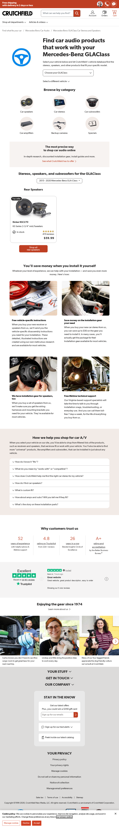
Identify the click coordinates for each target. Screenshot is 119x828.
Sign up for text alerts (57, 727)
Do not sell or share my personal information (59, 777)
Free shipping (17, 4)
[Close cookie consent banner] (115, 813)
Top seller (16, 199)
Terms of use (52, 798)
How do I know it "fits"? (26, 462)
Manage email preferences (60, 788)
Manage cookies (59, 771)
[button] (115, 641)
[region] (59, 641)
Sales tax (39, 798)
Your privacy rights (59, 765)
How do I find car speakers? (28, 483)
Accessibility (67, 798)
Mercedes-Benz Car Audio (37, 31)
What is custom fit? (24, 490)
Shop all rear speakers (33, 248)
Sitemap (79, 798)
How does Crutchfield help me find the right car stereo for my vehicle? (49, 476)
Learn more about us (58, 609)
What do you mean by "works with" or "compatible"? (41, 469)
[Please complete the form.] (76, 715)
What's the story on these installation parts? (36, 504)
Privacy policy (59, 759)
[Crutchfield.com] (17, 13)
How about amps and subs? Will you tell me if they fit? (41, 497)
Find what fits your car (12, 31)
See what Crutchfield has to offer (58, 161)
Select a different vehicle (55, 81)
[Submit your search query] (76, 13)
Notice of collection (59, 783)
